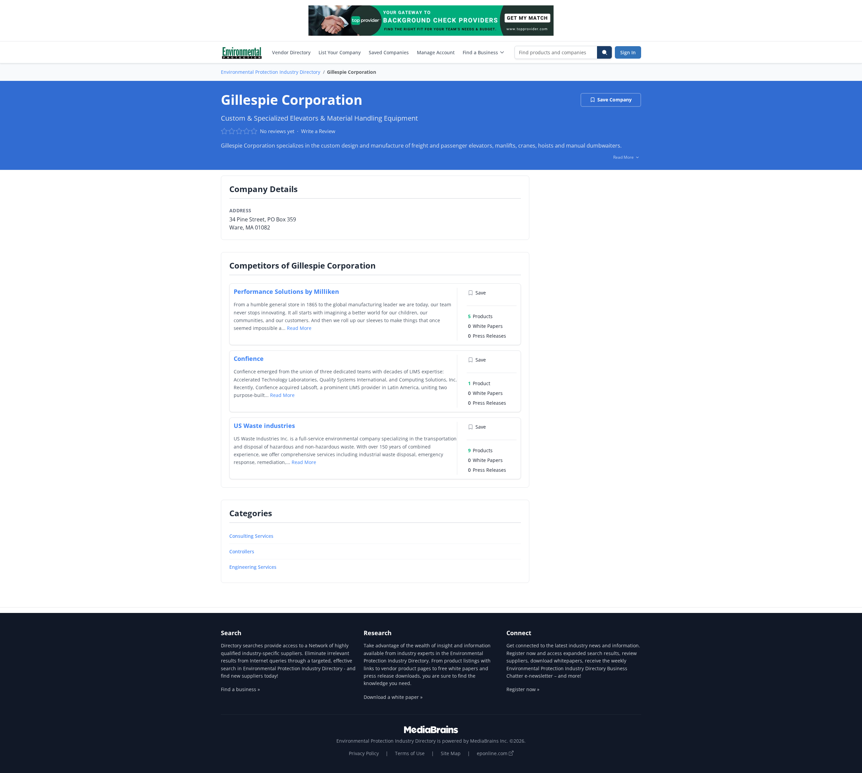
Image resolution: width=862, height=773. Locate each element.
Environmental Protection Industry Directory (270, 72)
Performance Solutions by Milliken (286, 291)
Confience (249, 358)
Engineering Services (252, 567)
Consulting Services (251, 536)
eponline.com (493, 753)
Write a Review (318, 131)
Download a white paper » (393, 697)
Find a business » (240, 689)
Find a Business (480, 52)
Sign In (628, 52)
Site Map (451, 753)
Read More (299, 328)
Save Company (614, 99)
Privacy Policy (364, 753)
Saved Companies (389, 52)
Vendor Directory (291, 52)
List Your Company (340, 52)
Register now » (522, 689)
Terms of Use (410, 753)
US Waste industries (264, 426)
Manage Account (436, 52)
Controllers (241, 551)
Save (480, 292)
